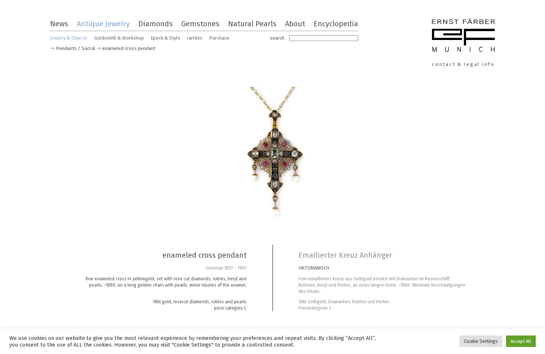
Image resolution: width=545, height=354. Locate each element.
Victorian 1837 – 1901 (226, 268)
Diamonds (155, 23)
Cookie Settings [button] (481, 341)
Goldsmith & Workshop (119, 38)
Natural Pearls (252, 23)
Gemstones (200, 23)
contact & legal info (463, 64)
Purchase (219, 38)
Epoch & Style (165, 38)
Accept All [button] (521, 341)
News (59, 23)
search (277, 38)
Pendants (66, 48)
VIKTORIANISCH (313, 268)
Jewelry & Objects (68, 38)
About (295, 23)
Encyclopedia (336, 23)
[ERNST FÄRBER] (463, 36)
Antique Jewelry (103, 23)
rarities (194, 38)
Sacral (88, 48)
